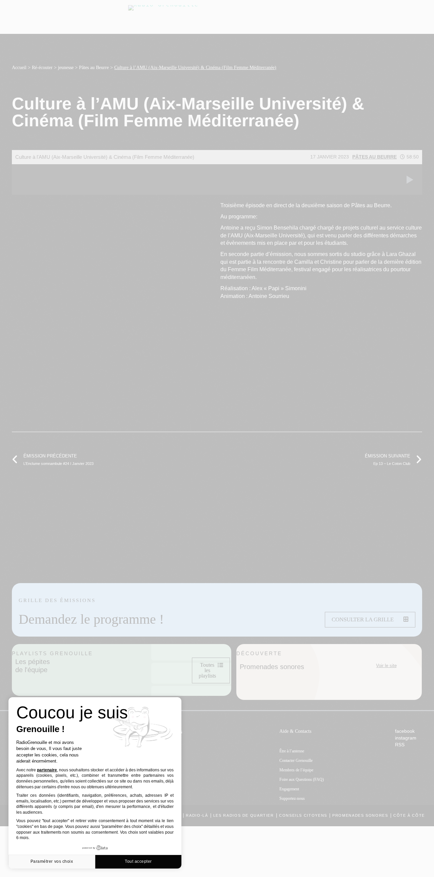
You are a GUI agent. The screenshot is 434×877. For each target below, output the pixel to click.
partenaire (47, 770)
